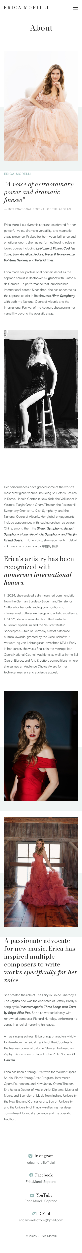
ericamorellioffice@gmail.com (41, 1220)
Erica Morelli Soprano (41, 1201)
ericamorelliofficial (41, 1162)
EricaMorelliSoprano (41, 1181)
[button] (75, 7)
